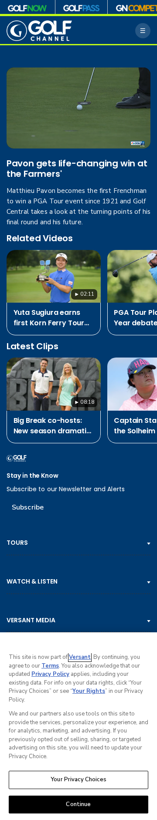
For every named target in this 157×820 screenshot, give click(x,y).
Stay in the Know (32, 476)
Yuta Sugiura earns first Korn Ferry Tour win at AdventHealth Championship (49, 317)
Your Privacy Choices (78, 779)
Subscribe (28, 507)
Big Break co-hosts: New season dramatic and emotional (52, 425)
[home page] (39, 30)
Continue (78, 804)
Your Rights (88, 691)
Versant (80, 657)
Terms (50, 666)
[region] (78, 726)
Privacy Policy (50, 674)
